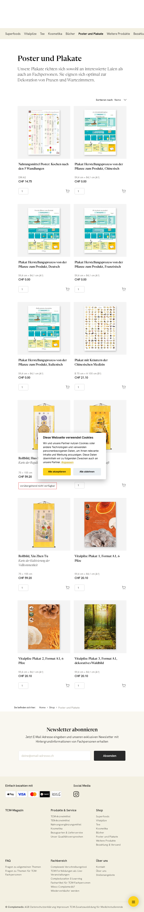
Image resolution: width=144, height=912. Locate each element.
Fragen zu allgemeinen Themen (23, 866)
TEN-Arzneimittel (60, 820)
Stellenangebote (105, 874)
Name (117, 99)
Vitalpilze (30, 34)
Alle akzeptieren (57, 471)
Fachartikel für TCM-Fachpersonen (70, 882)
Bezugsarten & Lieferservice (67, 832)
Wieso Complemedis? (63, 886)
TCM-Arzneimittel (60, 816)
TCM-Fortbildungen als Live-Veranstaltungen (67, 872)
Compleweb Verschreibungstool (69, 866)
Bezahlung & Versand (108, 844)
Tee (42, 34)
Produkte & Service (63, 810)
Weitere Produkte (118, 34)
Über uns (102, 861)
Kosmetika (55, 34)
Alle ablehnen (87, 471)
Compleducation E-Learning (66, 878)
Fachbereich (59, 861)
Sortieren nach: (104, 99)
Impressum (63, 906)
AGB (27, 906)
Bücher (70, 34)
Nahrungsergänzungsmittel (66, 824)
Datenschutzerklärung (43, 906)
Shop (99, 810)
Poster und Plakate (90, 34)
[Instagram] (76, 794)
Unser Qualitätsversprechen (67, 836)
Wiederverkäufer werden (65, 890)
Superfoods (13, 34)
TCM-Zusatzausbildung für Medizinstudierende (96, 906)
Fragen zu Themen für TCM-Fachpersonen (21, 872)
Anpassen (67, 462)
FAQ (8, 861)
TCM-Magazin (14, 810)
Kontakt (100, 866)
